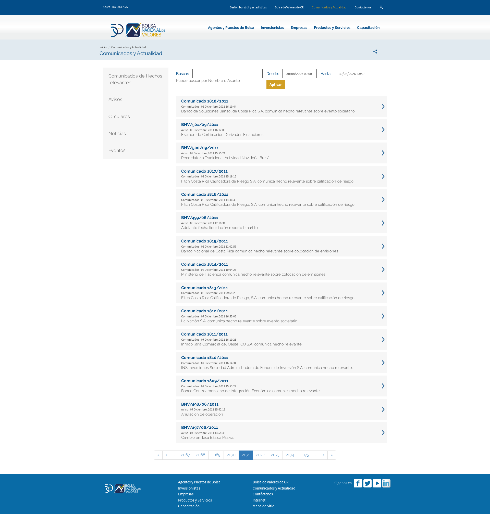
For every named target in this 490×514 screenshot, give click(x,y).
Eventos (117, 150)
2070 (231, 455)
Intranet (259, 500)
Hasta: (326, 73)
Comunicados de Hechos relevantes (135, 79)
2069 (216, 455)
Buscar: (182, 73)
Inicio (103, 47)
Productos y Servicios (332, 27)
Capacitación (368, 27)
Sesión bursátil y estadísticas (248, 7)
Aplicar (276, 84)
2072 (260, 455)
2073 (275, 455)
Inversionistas (272, 27)
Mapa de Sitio (263, 506)
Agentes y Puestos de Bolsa (231, 27)
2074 (290, 455)
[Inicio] (138, 30)
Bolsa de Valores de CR (289, 7)
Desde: (272, 73)
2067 (185, 455)
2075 (304, 455)
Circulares (119, 116)
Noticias (117, 133)
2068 (200, 455)
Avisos (115, 99)
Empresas (299, 27)
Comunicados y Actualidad (329, 7)
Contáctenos (363, 7)
